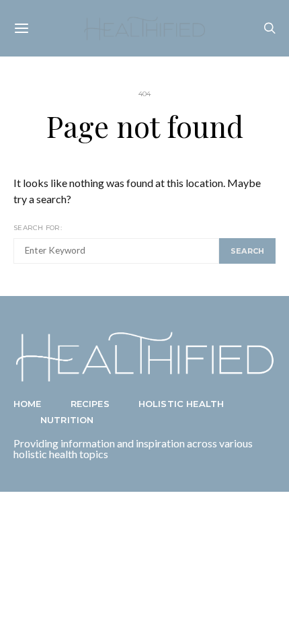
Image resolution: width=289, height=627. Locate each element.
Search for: (37, 227)
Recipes (90, 403)
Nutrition (66, 419)
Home (27, 403)
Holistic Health (181, 403)
